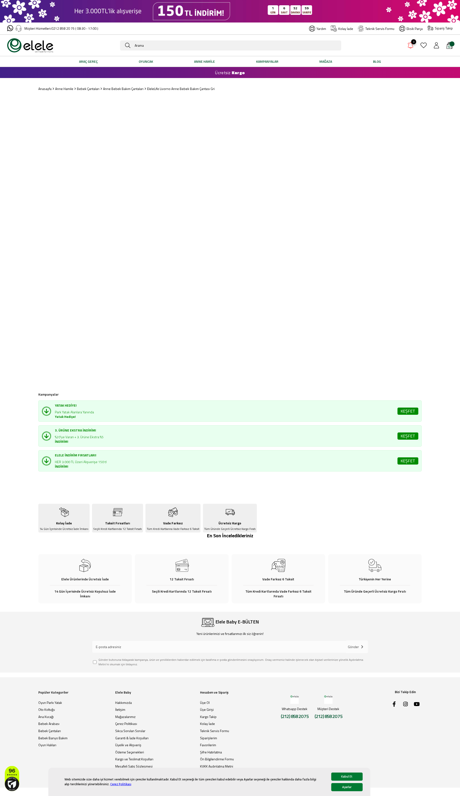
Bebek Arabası (48, 723)
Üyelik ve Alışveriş (128, 745)
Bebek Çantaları (49, 731)
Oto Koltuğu (46, 709)
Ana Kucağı (46, 716)
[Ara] (127, 45)
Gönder (353, 646)
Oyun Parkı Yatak (50, 702)
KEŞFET (408, 411)
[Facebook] (394, 704)
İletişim (120, 709)
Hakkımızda (123, 702)
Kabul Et (346, 776)
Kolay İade (345, 28)
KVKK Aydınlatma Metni (216, 766)
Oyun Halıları (47, 745)
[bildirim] (410, 46)
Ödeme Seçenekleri (129, 752)
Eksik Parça (415, 28)
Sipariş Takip (444, 28)
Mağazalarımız (125, 716)
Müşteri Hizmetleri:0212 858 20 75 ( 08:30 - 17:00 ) (61, 28)
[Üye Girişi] (436, 45)
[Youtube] (417, 704)
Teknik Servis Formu (379, 28)
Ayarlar (346, 787)
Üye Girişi (207, 709)
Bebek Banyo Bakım (53, 738)
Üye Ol (205, 702)
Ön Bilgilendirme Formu (217, 759)
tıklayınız (131, 664)
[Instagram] (405, 704)
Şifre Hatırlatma (211, 752)
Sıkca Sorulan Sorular (130, 731)
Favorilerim (208, 745)
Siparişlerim (208, 738)
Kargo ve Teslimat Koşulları (134, 759)
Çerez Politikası (120, 784)
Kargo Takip (208, 716)
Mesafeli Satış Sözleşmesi (134, 766)
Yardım (321, 28)
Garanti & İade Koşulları (132, 738)
